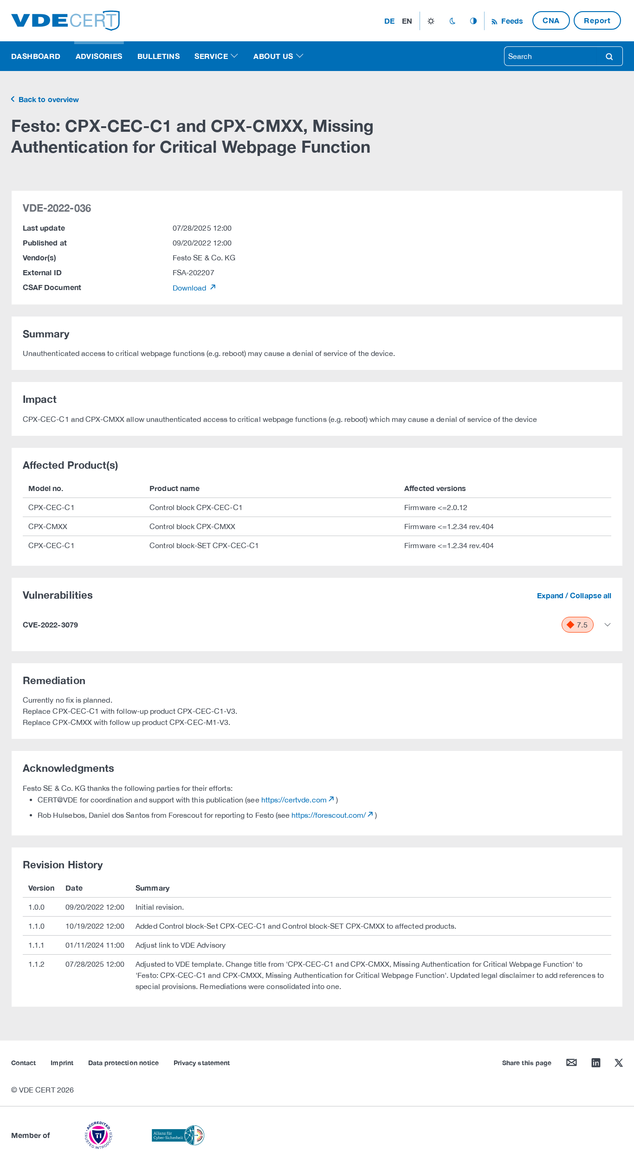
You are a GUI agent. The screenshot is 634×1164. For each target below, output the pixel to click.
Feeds (511, 20)
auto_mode (473, 21)
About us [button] (273, 56)
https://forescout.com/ (328, 815)
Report (597, 20)
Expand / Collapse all (574, 595)
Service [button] (211, 56)
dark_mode (452, 21)
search (609, 56)
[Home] (65, 19)
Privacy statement (202, 1063)
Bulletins (158, 56)
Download (190, 288)
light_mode (430, 21)
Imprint (62, 1063)
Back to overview (48, 99)
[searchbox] (550, 56)
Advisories (99, 56)
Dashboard (36, 56)
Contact (23, 1063)
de (389, 20)
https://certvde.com (294, 799)
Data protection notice (123, 1063)
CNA (551, 20)
